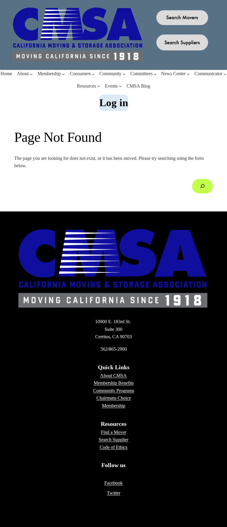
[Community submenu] (124, 73)
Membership (113, 405)
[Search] (202, 186)
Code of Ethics (113, 447)
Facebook (113, 482)
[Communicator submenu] (224, 73)
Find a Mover (113, 432)
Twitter (113, 492)
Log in (113, 103)
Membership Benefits (114, 382)
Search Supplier (113, 439)
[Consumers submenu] (93, 73)
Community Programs (113, 390)
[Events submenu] (120, 86)
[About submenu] (31, 73)
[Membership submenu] (63, 73)
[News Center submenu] (188, 73)
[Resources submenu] (98, 86)
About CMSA (113, 375)
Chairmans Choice (113, 397)
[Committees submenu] (155, 73)
